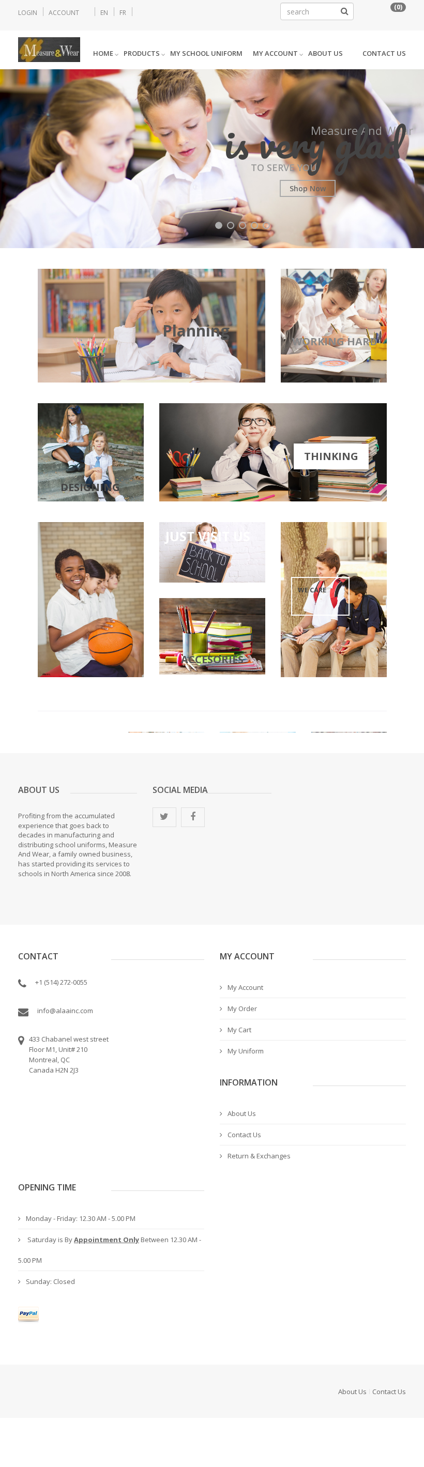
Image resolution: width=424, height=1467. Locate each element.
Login (27, 12)
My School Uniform (206, 53)
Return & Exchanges (259, 1155)
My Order (242, 1008)
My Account (275, 53)
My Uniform (246, 1051)
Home (103, 53)
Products (142, 53)
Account (64, 12)
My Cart (239, 1029)
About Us (325, 53)
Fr (122, 12)
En (104, 12)
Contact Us (384, 53)
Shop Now (308, 188)
